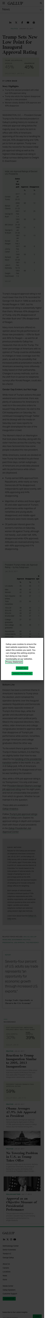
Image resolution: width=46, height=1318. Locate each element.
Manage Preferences (22, 673)
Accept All (22, 668)
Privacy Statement (14, 662)
